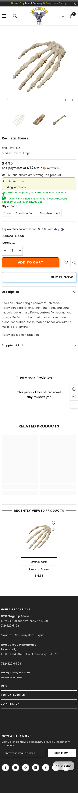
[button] (65, 100)
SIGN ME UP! (61, 752)
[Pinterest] (25, 767)
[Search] (15, 16)
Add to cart (30, 262)
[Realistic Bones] (39, 537)
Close (74, 3)
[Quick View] (53, 530)
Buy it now (62, 277)
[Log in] (63, 16)
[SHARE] (73, 262)
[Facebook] (5, 767)
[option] (39, 66)
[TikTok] (35, 767)
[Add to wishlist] (53, 523)
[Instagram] (15, 767)
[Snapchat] (45, 767)
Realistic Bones (39, 569)
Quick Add (39, 561)
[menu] (4, 16)
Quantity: (8, 243)
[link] (65, 262)
